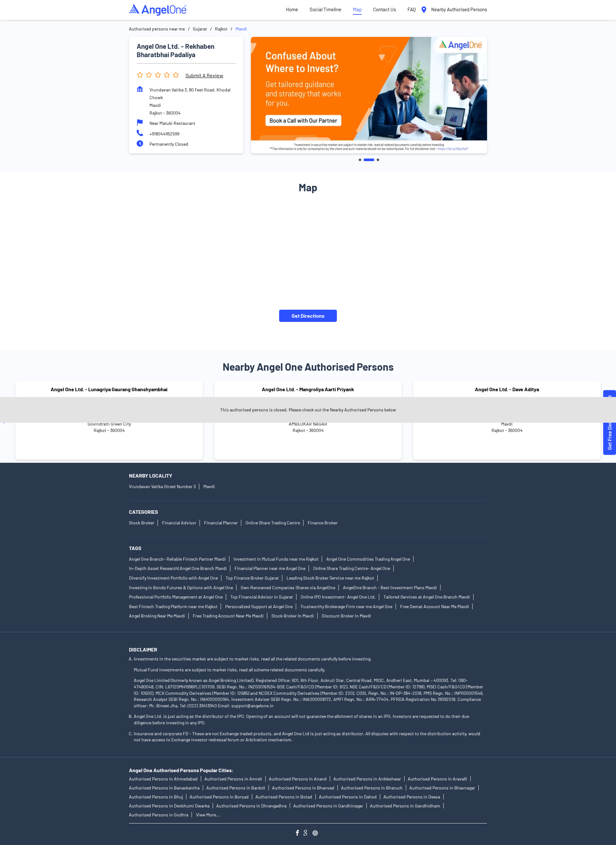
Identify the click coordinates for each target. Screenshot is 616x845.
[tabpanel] (369, 95)
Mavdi (209, 486)
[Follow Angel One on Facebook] (299, 833)
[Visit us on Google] (308, 833)
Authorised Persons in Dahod (348, 796)
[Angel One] (158, 10)
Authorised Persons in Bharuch (372, 787)
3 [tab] (378, 160)
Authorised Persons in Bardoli (235, 787)
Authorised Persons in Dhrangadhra (251, 805)
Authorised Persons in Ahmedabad (163, 778)
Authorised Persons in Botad (283, 796)
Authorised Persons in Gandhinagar (328, 805)
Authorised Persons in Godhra (158, 814)
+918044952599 (164, 133)
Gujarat (200, 28)
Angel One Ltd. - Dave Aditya (507, 389)
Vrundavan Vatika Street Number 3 (162, 486)
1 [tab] (360, 160)
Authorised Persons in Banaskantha (164, 787)
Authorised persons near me (157, 28)
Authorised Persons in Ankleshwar (367, 778)
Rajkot (221, 28)
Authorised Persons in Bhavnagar (442, 787)
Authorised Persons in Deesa (411, 796)
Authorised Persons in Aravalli (437, 778)
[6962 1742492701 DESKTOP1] (609, 422)
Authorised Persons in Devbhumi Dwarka (169, 805)
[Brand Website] (316, 833)
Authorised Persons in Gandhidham (405, 805)
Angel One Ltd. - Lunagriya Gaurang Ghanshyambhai (109, 389)
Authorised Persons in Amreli (233, 778)
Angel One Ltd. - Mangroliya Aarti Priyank (308, 389)
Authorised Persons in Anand (298, 778)
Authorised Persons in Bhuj (156, 796)
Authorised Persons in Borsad (219, 796)
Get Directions (308, 315)
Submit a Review (204, 75)
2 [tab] (369, 160)
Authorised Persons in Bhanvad (303, 787)
